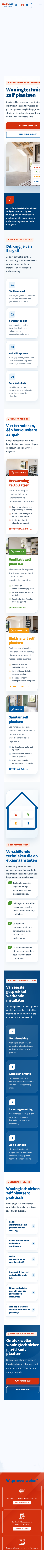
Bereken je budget (22, 1529)
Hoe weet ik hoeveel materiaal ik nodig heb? (18, 1275)
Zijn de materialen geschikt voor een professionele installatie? (18, 1292)
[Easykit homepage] (7, 5)
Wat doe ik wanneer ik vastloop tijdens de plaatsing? (19, 1309)
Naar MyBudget (23, 1389)
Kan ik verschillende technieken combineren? (19, 1243)
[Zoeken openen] (16, 5)
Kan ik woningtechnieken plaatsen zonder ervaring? (18, 1226)
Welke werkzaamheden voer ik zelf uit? (17, 1259)
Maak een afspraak (22, 1502)
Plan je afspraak (23, 1381)
